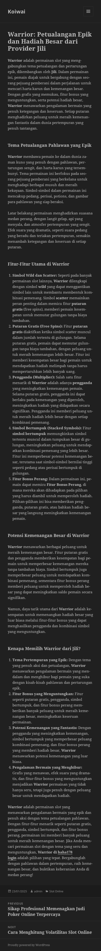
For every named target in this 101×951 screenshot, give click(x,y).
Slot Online (56, 891)
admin (38, 891)
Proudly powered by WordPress (29, 945)
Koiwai (16, 11)
